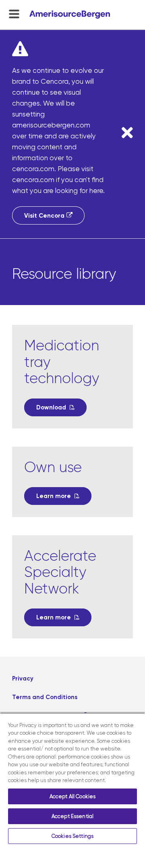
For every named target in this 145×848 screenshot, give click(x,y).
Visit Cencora (44, 215)
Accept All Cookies (72, 796)
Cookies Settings (72, 836)
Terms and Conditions (44, 697)
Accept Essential (72, 816)
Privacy (22, 678)
